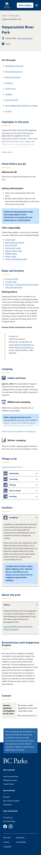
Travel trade (8, 784)
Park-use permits (10, 776)
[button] (36, 5)
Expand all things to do (11, 467)
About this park (11, 100)
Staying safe (10, 239)
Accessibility (21, 842)
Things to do (10, 88)
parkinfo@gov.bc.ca (28, 715)
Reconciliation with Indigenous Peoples (21, 105)
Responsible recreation (14, 242)
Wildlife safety (11, 253)
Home (4, 15)
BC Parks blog (9, 821)
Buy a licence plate (11, 800)
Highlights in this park (14, 66)
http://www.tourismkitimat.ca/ (21, 345)
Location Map (11, 282)
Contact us (8, 817)
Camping (9, 83)
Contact (8, 111)
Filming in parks (10, 780)
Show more (7, 152)
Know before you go (13, 71)
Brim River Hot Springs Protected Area (17, 133)
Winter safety (10, 256)
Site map (6, 837)
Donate (6, 797)
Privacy (6, 842)
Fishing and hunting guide (16, 259)
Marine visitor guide (13, 251)
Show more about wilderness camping (18, 431)
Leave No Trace (22, 420)
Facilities (8, 94)
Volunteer (7, 804)
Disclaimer (20, 837)
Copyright (7, 846)
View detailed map (24, 38)
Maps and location (13, 77)
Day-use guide (11, 245)
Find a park (13, 15)
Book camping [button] (25, 5)
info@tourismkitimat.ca (24, 347)
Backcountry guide (13, 248)
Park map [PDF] (11, 279)
